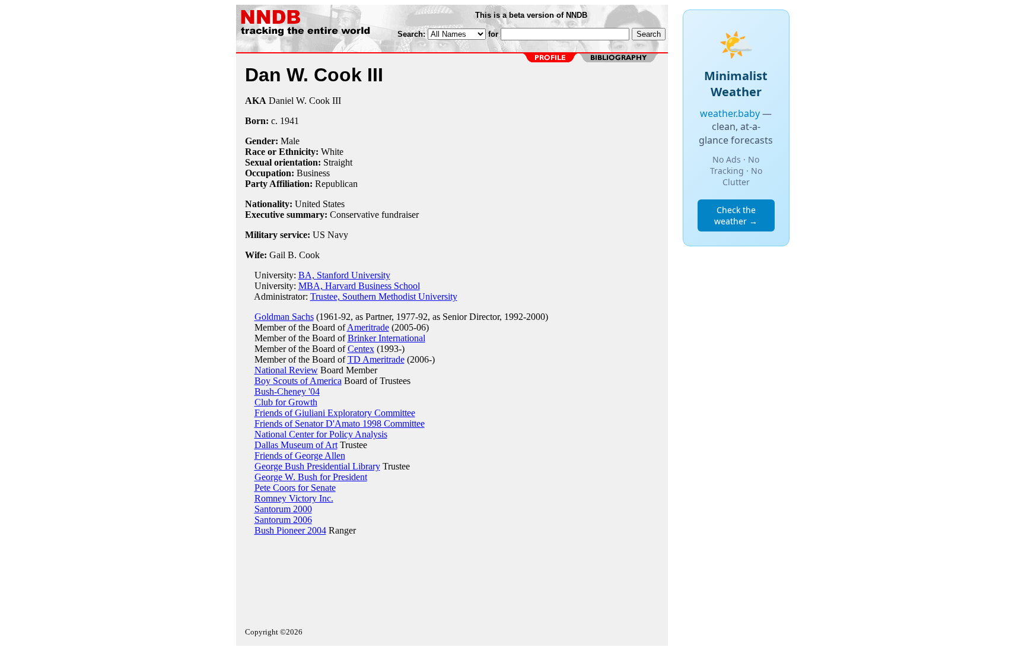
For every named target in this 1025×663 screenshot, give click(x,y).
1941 (289, 121)
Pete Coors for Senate (295, 488)
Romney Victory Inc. (293, 498)
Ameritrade (368, 327)
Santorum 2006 (283, 520)
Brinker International (386, 338)
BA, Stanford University (344, 275)
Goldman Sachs (284, 317)
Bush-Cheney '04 (287, 391)
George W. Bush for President (310, 477)
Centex (361, 349)
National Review (286, 370)
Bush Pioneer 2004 (290, 530)
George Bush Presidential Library (317, 466)
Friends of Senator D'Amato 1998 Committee (339, 423)
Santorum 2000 (283, 509)
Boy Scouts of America (298, 381)
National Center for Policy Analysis (320, 434)
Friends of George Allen (299, 456)
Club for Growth (285, 402)
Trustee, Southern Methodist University (383, 296)
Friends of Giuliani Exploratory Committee (334, 413)
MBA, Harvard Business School (359, 286)
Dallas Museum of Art (296, 445)
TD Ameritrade (376, 359)
